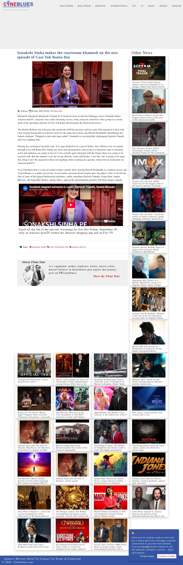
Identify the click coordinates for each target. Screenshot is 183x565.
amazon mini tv (78, 247)
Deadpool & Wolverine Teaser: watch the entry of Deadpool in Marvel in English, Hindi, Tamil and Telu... (109, 382)
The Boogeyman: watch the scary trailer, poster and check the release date (148, 447)
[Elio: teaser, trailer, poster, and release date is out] (149, 399)
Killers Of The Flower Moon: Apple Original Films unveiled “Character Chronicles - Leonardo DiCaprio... (34, 415)
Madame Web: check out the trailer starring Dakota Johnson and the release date (147, 381)
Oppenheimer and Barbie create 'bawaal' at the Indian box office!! (110, 413)
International (119, 6)
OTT (134, 6)
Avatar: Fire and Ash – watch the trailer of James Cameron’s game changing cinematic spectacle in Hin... (148, 217)
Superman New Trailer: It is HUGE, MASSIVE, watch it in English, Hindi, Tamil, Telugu (146, 282)
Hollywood (84, 6)
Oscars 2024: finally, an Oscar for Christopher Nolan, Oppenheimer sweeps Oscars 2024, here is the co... (72, 382)
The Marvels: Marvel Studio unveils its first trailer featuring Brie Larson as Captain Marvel (33, 480)
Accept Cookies (147, 556)
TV (142, 6)
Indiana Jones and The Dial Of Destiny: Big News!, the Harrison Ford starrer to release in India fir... (34, 448)
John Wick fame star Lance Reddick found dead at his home (33, 546)
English (176, 6)
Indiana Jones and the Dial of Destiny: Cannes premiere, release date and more (148, 480)
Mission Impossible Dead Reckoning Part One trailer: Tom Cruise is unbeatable (71, 447)
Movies (20, 558)
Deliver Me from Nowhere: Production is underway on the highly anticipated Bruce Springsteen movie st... (147, 349)
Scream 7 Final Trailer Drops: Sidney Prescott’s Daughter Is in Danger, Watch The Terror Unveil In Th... (148, 85)
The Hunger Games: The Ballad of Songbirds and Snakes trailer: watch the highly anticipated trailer (109, 448)
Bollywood (66, 6)
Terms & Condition (68, 558)
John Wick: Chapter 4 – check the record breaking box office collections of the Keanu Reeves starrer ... (34, 515)
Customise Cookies (166, 556)
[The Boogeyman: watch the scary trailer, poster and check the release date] (149, 432)
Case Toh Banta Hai (59, 247)
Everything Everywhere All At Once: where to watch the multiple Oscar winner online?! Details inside (71, 548)
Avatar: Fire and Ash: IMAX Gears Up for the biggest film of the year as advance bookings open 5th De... (147, 184)
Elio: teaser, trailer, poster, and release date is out (147, 413)
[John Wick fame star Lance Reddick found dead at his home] (34, 531)
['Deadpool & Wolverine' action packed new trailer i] (34, 365)
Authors (9, 558)
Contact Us (47, 558)
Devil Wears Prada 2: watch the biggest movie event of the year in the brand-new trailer (147, 117)
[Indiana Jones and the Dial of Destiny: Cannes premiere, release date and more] (149, 465)
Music (151, 6)
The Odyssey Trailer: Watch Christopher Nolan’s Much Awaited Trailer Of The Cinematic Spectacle (148, 151)
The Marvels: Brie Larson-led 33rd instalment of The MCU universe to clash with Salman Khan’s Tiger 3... (70, 415)
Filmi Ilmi (57, 111)
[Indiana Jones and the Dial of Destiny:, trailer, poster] (72, 465)
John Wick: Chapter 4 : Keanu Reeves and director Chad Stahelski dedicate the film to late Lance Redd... (148, 515)
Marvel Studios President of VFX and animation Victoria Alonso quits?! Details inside (110, 514)
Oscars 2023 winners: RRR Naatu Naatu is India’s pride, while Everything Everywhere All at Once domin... (110, 548)
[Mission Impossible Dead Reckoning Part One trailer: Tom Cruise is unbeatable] (72, 432)
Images (163, 6)
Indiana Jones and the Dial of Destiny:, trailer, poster (70, 479)
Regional (100, 6)
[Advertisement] (91, 30)
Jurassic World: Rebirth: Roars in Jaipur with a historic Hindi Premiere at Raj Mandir (148, 249)
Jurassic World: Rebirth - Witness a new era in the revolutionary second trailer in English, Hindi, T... (148, 316)
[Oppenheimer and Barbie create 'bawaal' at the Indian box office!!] (111, 399)
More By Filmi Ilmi (106, 276)
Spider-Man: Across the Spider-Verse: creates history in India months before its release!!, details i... (109, 481)
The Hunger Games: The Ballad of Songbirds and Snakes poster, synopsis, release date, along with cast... (72, 515)
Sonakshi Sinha (38, 247)
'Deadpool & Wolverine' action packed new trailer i (33, 380)
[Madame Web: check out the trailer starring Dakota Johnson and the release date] (149, 365)
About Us (32, 558)
